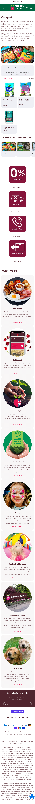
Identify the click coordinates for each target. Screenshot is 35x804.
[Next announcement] (32, 2)
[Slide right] (21, 160)
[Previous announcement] (3, 2)
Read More (16, 424)
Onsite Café (17, 309)
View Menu (16, 322)
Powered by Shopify (18, 731)
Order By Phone (16, 236)
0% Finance (16, 187)
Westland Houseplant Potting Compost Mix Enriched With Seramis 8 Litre (8, 101)
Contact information (18, 736)
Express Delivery (16, 212)
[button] (3, 8)
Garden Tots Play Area (17, 564)
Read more (23, 74)
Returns (16, 261)
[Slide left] (14, 160)
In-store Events (16, 526)
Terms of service (18, 734)
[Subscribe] (30, 704)
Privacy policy (9, 734)
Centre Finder (16, 578)
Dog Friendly (17, 668)
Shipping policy (27, 734)
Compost (7, 153)
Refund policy (28, 731)
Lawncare (23, 153)
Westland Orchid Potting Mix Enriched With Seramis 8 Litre (25, 101)
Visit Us (16, 631)
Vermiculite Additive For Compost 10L (8, 128)
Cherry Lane (11, 731)
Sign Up (16, 373)
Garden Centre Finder (18, 615)
